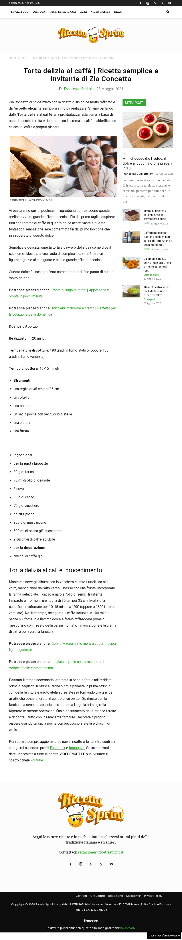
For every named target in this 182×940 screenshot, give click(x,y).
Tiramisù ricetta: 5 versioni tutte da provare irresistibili (155, 214)
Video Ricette (100, 11)
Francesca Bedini (78, 88)
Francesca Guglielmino (138, 173)
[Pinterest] (155, 3)
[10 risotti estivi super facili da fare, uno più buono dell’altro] (131, 291)
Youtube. (37, 760)
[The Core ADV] (91, 922)
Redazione (115, 896)
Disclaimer (133, 896)
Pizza (83, 11)
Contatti (81, 896)
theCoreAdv (127, 928)
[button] (167, 12)
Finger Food (20, 11)
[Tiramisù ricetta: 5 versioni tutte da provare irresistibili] (131, 215)
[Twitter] (162, 3)
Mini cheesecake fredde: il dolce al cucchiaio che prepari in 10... (147, 163)
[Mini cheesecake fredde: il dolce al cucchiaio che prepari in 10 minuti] (148, 130)
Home (13, 58)
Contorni (39, 11)
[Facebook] (140, 3)
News (118, 11)
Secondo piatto (151, 275)
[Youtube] (169, 3)
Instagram (77, 748)
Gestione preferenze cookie (164, 935)
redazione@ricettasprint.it (100, 852)
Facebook (57, 748)
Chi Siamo (97, 896)
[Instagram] (147, 3)
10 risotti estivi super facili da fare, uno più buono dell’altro (156, 291)
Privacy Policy (153, 896)
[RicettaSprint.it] (91, 35)
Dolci (24, 58)
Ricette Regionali (63, 11)
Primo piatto (150, 299)
